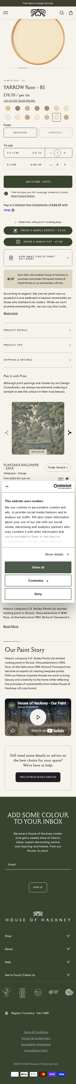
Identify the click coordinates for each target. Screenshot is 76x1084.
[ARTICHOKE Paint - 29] (17, 108)
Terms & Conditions (36, 1032)
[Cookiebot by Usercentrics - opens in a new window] (54, 486)
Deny (38, 593)
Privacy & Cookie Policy (36, 1038)
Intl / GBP (43, 1013)
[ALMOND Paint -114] (66, 117)
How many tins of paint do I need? (37, 257)
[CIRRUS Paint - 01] (7, 117)
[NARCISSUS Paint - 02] (66, 108)
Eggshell (55, 132)
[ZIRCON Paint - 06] (37, 108)
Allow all (38, 567)
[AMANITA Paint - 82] (46, 117)
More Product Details (23, 196)
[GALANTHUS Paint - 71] (37, 117)
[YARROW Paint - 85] (56, 117)
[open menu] (68, 936)
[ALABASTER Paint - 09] (27, 117)
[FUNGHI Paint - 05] (46, 108)
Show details (54, 554)
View (60, 478)
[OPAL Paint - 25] (27, 108)
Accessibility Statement (36, 1044)
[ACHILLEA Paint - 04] (56, 108)
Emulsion (20, 132)
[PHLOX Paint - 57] (7, 108)
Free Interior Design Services (38, 3)
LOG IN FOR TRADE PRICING (19, 101)
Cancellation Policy (36, 1050)
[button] (69, 432)
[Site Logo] (38, 13)
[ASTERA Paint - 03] (17, 117)
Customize (35, 580)
